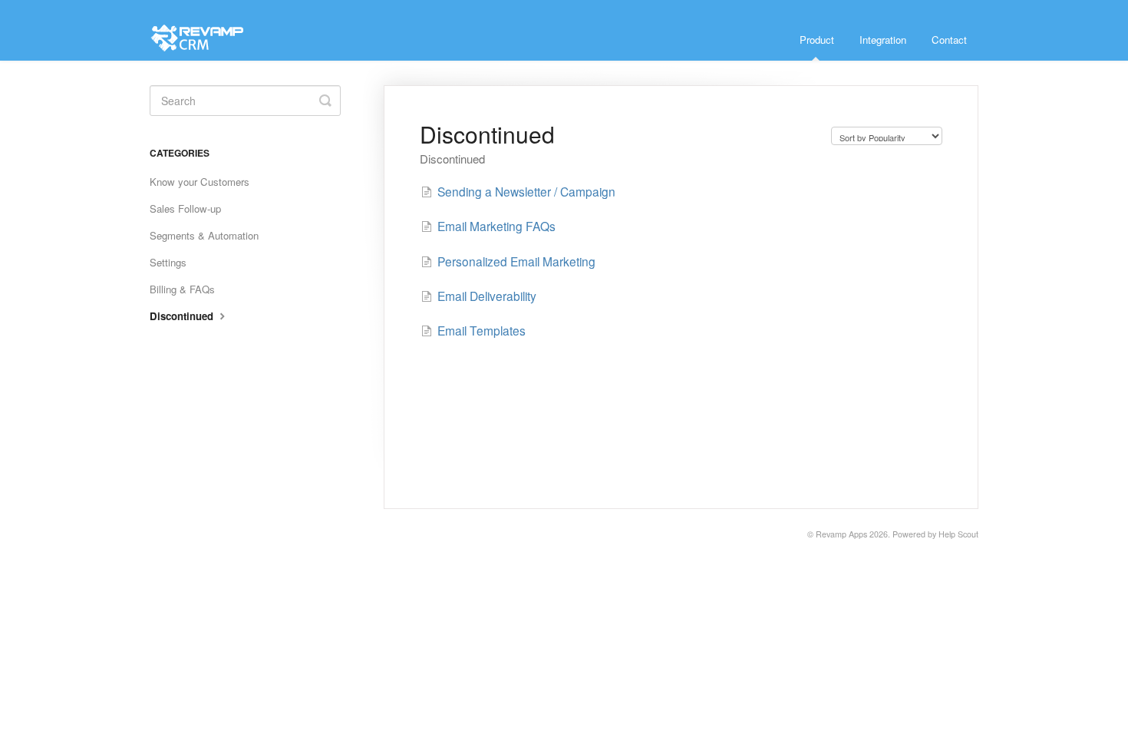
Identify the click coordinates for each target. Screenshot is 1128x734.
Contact (949, 39)
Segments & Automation (204, 235)
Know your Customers (199, 181)
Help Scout (958, 534)
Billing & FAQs (182, 289)
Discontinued (183, 316)
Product (817, 39)
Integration (882, 39)
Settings (168, 262)
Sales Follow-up (185, 208)
